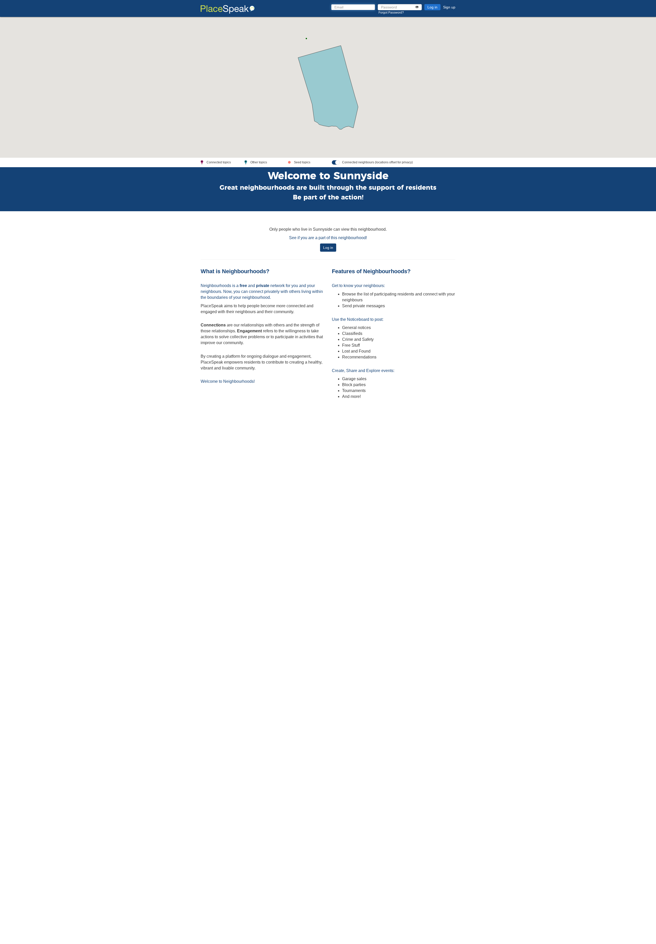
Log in (432, 7)
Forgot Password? (391, 12)
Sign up (449, 7)
